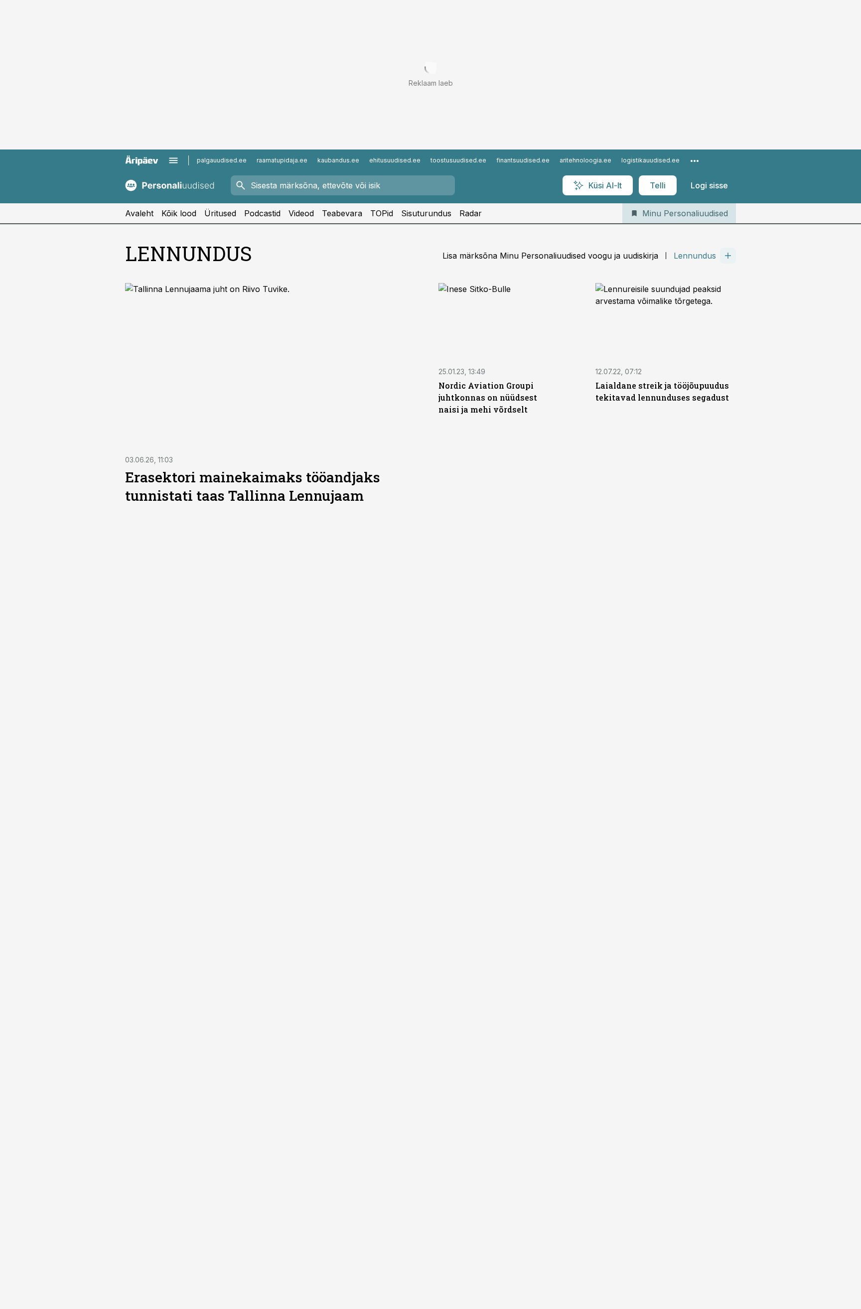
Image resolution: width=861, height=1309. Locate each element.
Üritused (220, 213)
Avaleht (139, 213)
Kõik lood (178, 213)
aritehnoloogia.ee (585, 160)
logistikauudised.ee (650, 160)
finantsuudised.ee (523, 160)
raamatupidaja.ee (282, 160)
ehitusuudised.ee (395, 160)
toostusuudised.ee (458, 160)
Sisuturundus (426, 213)
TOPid (381, 213)
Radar (470, 213)
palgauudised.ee (222, 160)
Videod (301, 213)
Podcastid (262, 213)
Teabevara (342, 213)
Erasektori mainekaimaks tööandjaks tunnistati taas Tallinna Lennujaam (252, 486)
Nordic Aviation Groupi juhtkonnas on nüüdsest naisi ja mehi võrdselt (487, 397)
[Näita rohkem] (695, 160)
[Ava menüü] (173, 160)
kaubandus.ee (338, 160)
